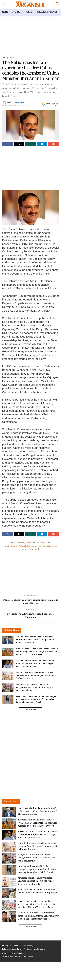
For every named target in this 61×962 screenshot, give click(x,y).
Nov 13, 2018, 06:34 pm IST (17, 105)
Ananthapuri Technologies (23, 956)
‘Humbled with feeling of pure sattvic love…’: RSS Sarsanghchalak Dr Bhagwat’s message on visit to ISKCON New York (37, 651)
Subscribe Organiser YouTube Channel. (30, 543)
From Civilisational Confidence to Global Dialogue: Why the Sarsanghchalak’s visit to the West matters (36, 675)
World (28, 12)
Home (5, 12)
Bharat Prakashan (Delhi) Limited (16, 953)
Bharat (16, 12)
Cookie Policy (28, 946)
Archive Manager (15, 102)
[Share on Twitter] (19, 144)
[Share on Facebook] (7, 144)
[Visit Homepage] (30, 4)
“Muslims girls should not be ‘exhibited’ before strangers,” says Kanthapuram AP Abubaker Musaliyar (35, 639)
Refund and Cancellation (12, 949)
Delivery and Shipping (36, 949)
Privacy (5, 946)
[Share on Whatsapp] (30, 144)
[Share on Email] (53, 144)
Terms (15, 946)
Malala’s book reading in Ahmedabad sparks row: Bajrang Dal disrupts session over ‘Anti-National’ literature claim (37, 904)
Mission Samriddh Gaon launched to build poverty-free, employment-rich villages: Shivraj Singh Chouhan (35, 663)
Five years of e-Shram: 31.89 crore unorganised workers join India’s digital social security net (34, 687)
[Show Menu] (3, 4)
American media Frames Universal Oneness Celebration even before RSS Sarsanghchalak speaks (36, 881)
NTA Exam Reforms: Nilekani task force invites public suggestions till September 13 (38, 892)
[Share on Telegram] (42, 144)
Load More (30, 709)
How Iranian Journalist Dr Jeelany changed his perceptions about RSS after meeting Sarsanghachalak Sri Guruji (36, 699)
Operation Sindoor (46, 12)
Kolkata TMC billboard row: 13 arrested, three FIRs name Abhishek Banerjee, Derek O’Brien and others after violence (38, 916)
